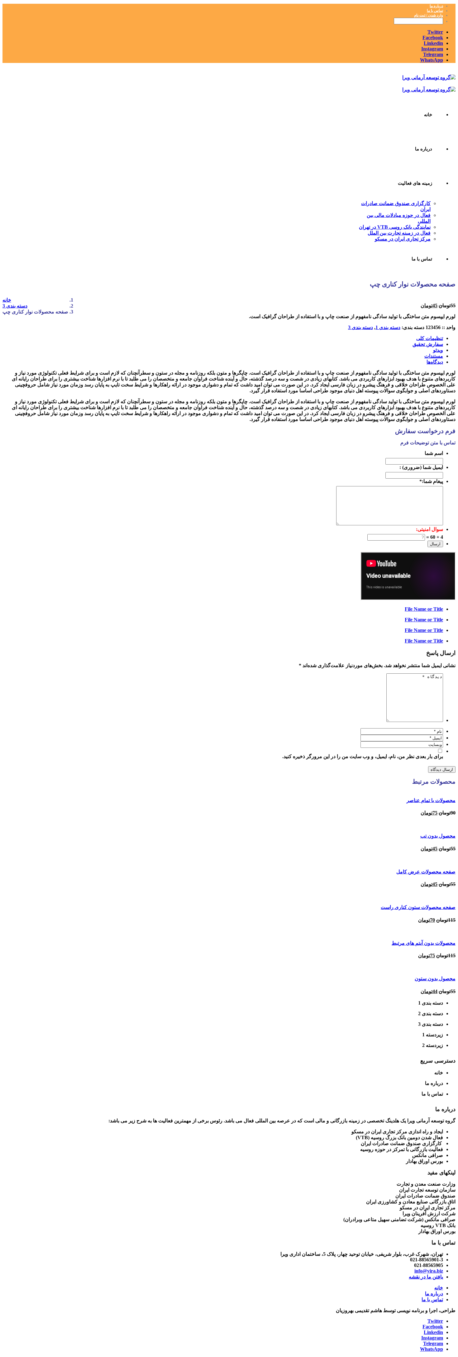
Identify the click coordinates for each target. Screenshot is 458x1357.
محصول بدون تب (438, 836)
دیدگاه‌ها (435, 362)
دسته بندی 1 (387, 327)
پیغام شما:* (431, 481)
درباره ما (436, 6)
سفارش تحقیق (428, 344)
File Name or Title (424, 609)
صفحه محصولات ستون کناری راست (418, 907)
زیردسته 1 (432, 1034)
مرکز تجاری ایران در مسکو (403, 238)
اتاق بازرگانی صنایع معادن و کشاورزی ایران (411, 1201)
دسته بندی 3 (360, 327)
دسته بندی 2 (430, 1013)
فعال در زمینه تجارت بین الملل (399, 233)
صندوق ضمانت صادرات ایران (425, 1195)
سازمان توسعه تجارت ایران (427, 1189)
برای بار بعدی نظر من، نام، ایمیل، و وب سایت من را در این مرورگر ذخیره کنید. (362, 756)
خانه (428, 114)
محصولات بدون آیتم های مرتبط (424, 943)
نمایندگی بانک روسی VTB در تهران (395, 227)
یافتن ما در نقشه (426, 1276)
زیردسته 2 (432, 1045)
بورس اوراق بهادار (437, 1231)
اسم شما (434, 453)
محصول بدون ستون (435, 978)
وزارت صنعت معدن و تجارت (426, 1184)
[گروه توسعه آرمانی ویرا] (429, 77)
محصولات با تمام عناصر (431, 800)
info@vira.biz (428, 1270)
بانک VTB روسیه (438, 1225)
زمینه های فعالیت (415, 183)
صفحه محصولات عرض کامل (426, 871)
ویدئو (438, 350)
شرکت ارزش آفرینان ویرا (429, 1213)
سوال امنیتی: (429, 529)
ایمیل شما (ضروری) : (421, 467)
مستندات (433, 356)
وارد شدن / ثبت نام (428, 15)
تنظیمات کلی (429, 338)
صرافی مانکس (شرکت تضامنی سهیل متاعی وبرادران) (399, 1219)
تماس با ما (435, 10)
